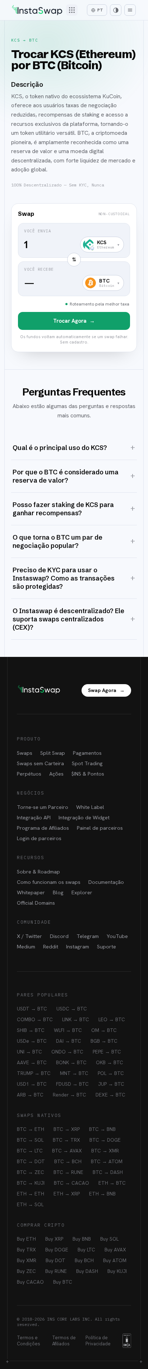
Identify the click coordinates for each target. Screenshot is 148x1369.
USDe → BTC (32, 1041)
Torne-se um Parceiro (42, 807)
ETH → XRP (67, 1193)
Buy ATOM (114, 1260)
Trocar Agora (74, 321)
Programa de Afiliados (43, 827)
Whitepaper (31, 892)
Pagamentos (87, 752)
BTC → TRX (66, 1140)
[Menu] (130, 10)
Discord (59, 936)
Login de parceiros (39, 838)
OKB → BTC (109, 1062)
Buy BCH (84, 1260)
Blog (58, 892)
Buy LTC (86, 1249)
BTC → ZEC (30, 1172)
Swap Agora (106, 690)
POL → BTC (111, 1073)
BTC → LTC (30, 1150)
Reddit (50, 946)
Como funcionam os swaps (48, 881)
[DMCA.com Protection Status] (126, 1341)
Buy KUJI (117, 1271)
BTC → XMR (105, 1150)
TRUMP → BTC (34, 1073)
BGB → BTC (104, 1041)
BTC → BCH (68, 1161)
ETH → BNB (102, 1193)
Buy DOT (55, 1260)
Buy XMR (26, 1260)
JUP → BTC (111, 1084)
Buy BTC (62, 1282)
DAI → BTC (68, 1041)
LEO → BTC (111, 1019)
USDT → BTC (32, 1008)
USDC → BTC (71, 1008)
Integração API (34, 817)
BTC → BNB (102, 1129)
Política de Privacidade (98, 1341)
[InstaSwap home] (37, 10)
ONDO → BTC (67, 1051)
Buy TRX (26, 1249)
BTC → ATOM (106, 1161)
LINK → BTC (75, 1019)
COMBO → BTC (35, 1019)
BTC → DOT (31, 1161)
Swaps (24, 752)
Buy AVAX (115, 1249)
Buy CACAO (30, 1282)
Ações (56, 773)
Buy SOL (109, 1239)
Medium (26, 946)
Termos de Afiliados (64, 1341)
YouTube (117, 936)
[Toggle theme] (115, 10)
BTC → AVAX (67, 1150)
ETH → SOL (30, 1204)
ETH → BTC (112, 1183)
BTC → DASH (108, 1172)
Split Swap (52, 752)
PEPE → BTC (107, 1051)
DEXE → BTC (110, 1094)
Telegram (88, 936)
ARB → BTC (30, 1094)
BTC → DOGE (105, 1140)
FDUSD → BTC (72, 1084)
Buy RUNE (56, 1271)
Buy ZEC (26, 1271)
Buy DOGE (56, 1249)
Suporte (106, 946)
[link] (74, 277)
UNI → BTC (29, 1051)
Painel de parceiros (100, 827)
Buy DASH (87, 1271)
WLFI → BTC (68, 1030)
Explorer (81, 892)
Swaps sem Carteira (40, 763)
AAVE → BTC (32, 1062)
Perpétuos (29, 773)
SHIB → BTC (31, 1030)
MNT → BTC (74, 1073)
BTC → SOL (30, 1140)
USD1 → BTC (32, 1084)
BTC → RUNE (68, 1172)
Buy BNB (82, 1239)
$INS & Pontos (87, 773)
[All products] (72, 10)
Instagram (77, 946)
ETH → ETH (30, 1193)
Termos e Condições (28, 1341)
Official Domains (36, 902)
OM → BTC (104, 1030)
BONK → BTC (71, 1062)
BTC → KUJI (31, 1183)
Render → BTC (69, 1094)
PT (100, 10)
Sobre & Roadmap (38, 871)
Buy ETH (26, 1239)
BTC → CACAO (71, 1183)
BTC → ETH (30, 1129)
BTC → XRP (67, 1129)
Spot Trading (87, 763)
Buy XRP (54, 1239)
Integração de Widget (84, 817)
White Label (90, 807)
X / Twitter (29, 936)
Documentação (106, 881)
